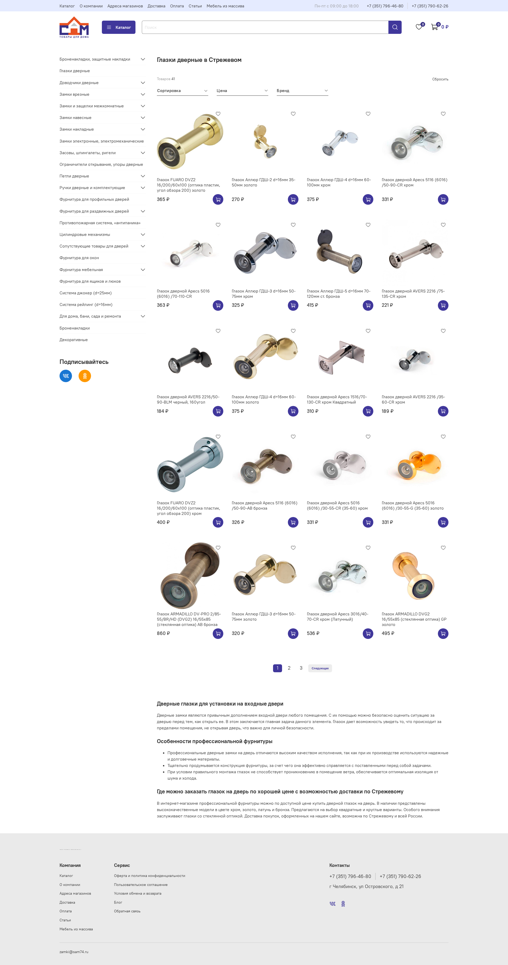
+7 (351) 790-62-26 (430, 5)
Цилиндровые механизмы (85, 234)
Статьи (195, 5)
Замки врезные (74, 94)
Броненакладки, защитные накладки (95, 59)
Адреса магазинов (125, 5)
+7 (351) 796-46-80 (385, 5)
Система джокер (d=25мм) (86, 292)
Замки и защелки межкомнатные (92, 105)
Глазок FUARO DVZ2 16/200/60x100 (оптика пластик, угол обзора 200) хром (188, 508)
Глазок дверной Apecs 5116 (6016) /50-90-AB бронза (264, 505)
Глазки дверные (75, 70)
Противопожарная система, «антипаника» (100, 222)
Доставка (156, 5)
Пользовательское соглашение (141, 884)
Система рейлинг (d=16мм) (86, 304)
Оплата (177, 5)
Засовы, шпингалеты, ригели (88, 152)
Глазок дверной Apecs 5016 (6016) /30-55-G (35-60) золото (413, 505)
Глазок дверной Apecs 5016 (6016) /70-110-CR (183, 293)
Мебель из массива (225, 5)
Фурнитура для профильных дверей (94, 199)
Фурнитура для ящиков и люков (90, 281)
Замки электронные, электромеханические (102, 141)
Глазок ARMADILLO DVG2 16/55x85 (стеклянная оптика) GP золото (414, 619)
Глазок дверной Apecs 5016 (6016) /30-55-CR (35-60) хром (337, 505)
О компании (91, 5)
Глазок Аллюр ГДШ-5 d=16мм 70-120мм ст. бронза (338, 293)
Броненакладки (75, 328)
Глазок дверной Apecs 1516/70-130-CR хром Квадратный (337, 399)
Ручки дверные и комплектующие (92, 187)
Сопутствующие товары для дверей (94, 246)
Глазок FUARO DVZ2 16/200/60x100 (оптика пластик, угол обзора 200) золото (188, 185)
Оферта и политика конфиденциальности (149, 875)
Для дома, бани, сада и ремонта (90, 316)
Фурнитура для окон (79, 257)
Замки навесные (76, 117)
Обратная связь (127, 911)
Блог (118, 902)
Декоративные (74, 339)
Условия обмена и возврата (137, 893)
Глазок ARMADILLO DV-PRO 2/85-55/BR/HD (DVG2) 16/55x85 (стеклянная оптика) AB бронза (189, 619)
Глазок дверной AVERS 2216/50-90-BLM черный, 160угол (188, 399)
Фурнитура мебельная (81, 269)
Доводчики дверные (79, 82)
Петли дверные (74, 176)
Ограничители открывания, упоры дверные (101, 164)
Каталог (67, 5)
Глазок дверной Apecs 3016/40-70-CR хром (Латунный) (337, 616)
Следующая (320, 668)
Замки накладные (77, 129)
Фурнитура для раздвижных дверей (94, 211)
